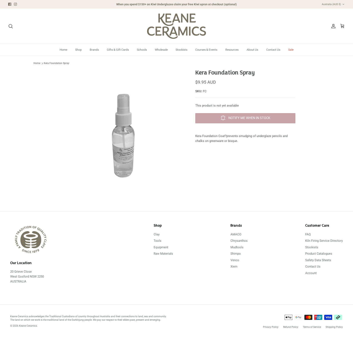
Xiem (233, 266)
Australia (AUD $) (331, 4)
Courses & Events (206, 49)
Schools (142, 49)
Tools (157, 241)
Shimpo (235, 253)
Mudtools (237, 247)
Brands (94, 49)
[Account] (332, 26)
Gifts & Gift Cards (118, 49)
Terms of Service (312, 327)
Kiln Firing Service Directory (324, 241)
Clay (157, 234)
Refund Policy (290, 327)
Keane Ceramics (28, 325)
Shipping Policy (334, 327)
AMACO (235, 234)
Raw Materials (163, 253)
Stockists (181, 49)
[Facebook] (9, 4)
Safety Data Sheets (318, 260)
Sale (291, 49)
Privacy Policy (270, 327)
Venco (234, 260)
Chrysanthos (239, 241)
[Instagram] (15, 4)
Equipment (161, 247)
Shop (78, 49)
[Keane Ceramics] (176, 26)
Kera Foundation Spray (56, 63)
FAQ (308, 234)
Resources (232, 49)
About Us (252, 49)
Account (311, 273)
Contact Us (273, 49)
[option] (122, 133)
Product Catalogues (318, 253)
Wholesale (161, 49)
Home (63, 49)
